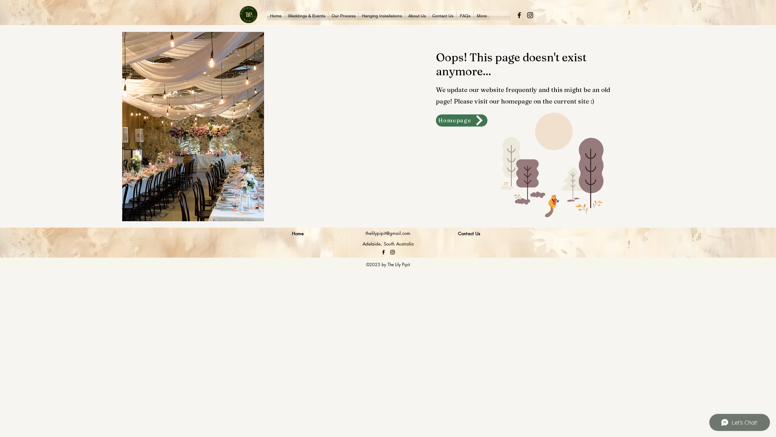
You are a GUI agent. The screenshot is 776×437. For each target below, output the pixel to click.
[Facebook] (519, 15)
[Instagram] (530, 15)
